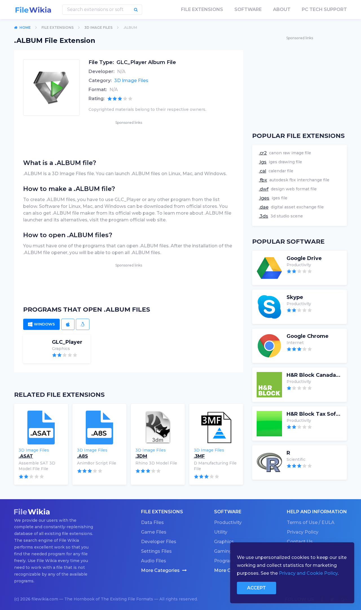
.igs (263, 162)
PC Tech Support (324, 9)
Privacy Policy (302, 532)
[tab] (41, 324)
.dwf (263, 189)
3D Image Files (98, 27)
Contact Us (300, 541)
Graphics (224, 541)
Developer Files (158, 541)
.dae (263, 207)
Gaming (223, 551)
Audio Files (153, 560)
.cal (262, 171)
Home (25, 27)
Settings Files (156, 551)
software (248, 9)
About (281, 9)
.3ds (263, 216)
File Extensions (57, 27)
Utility (220, 532)
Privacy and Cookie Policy (308, 573)
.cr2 (263, 153)
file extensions (202, 9)
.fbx (263, 180)
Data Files (152, 522)
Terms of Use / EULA (310, 522)
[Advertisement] (128, 138)
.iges (264, 198)
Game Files (153, 532)
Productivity (228, 522)
